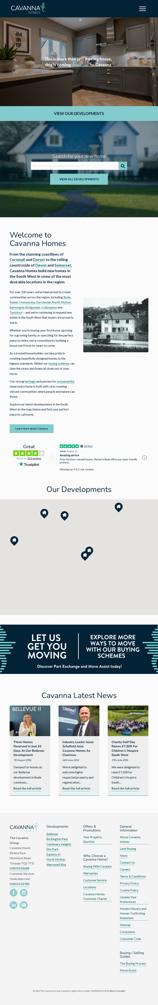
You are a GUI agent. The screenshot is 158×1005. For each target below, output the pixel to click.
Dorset (39, 259)
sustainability (66, 381)
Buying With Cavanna (97, 866)
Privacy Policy (129, 883)
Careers (125, 869)
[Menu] (143, 8)
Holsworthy (27, 302)
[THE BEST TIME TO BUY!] (79, 649)
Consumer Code (130, 938)
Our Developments (79, 489)
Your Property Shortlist (92, 839)
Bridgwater (32, 307)
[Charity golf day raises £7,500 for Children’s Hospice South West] (128, 721)
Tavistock (16, 312)
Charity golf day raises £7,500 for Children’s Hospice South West (125, 748)
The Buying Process (133, 963)
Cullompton (49, 307)
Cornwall (17, 259)
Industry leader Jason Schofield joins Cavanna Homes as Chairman (78, 748)
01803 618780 (19, 884)
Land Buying (128, 848)
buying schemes (58, 363)
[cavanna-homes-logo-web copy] (33, 8)
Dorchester (43, 302)
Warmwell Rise (56, 864)
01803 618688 (19, 868)
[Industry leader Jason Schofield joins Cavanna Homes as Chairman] (79, 721)
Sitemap (125, 925)
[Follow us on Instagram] (24, 893)
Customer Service (95, 880)
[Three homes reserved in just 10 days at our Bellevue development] (30, 721)
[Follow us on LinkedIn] (13, 905)
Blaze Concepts (117, 991)
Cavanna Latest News (79, 695)
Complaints (127, 932)
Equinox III (53, 854)
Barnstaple (17, 307)
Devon (41, 265)
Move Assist (128, 970)
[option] (79, 61)
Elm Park (52, 849)
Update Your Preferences (128, 899)
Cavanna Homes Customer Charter (95, 896)
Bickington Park (57, 839)
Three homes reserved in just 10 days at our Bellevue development (28, 748)
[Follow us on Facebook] (13, 893)
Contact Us (127, 862)
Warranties (90, 873)
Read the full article (27, 788)
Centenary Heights (58, 844)
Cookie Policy (129, 890)
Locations (89, 887)
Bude (66, 297)
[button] (14, 541)
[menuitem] (143, 8)
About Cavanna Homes (130, 839)
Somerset (63, 265)
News (124, 855)
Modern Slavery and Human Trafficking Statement (133, 913)
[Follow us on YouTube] (24, 905)
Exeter (14, 302)
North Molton (61, 302)
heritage (30, 381)
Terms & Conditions (133, 876)
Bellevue (52, 834)
